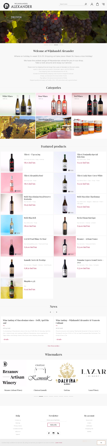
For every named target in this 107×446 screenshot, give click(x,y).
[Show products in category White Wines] (17, 104)
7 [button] (66, 396)
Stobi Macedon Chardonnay (88, 197)
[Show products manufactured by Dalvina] (40, 373)
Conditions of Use (18, 428)
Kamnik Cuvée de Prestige (35, 260)
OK (101, 442)
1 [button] (36, 396)
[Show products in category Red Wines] (89, 104)
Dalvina (40, 390)
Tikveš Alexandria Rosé (33, 175)
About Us (17, 431)
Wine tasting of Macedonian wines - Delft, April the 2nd (79, 321)
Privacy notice (18, 425)
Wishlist (89, 431)
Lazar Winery (67, 390)
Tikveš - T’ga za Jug (32, 154)
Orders (89, 423)
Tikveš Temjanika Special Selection (87, 155)
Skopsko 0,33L (29, 281)
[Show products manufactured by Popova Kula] (93, 373)
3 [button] (46, 396)
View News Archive (53, 346)
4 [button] (51, 396)
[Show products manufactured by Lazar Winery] (67, 373)
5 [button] (56, 396)
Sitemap (17, 423)
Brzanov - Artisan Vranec (87, 239)
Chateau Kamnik (13, 390)
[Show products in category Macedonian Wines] (53, 127)
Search (18, 434)
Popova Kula (93, 390)
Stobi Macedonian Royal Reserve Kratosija (37, 198)
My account (89, 420)
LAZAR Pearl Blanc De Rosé (35, 239)
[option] (13, 377)
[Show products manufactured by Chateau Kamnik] (13, 373)
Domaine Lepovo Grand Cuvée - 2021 (90, 261)
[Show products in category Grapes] (17, 127)
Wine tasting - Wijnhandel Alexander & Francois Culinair (25, 321)
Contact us (18, 420)
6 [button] (61, 396)
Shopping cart (97, 4)
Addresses (89, 425)
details (6, 339)
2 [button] (41, 396)
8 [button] (71, 396)
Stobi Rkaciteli (30, 218)
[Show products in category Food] (89, 127)
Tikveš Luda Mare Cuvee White (90, 175)
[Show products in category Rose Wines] (53, 104)
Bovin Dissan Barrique (86, 218)
